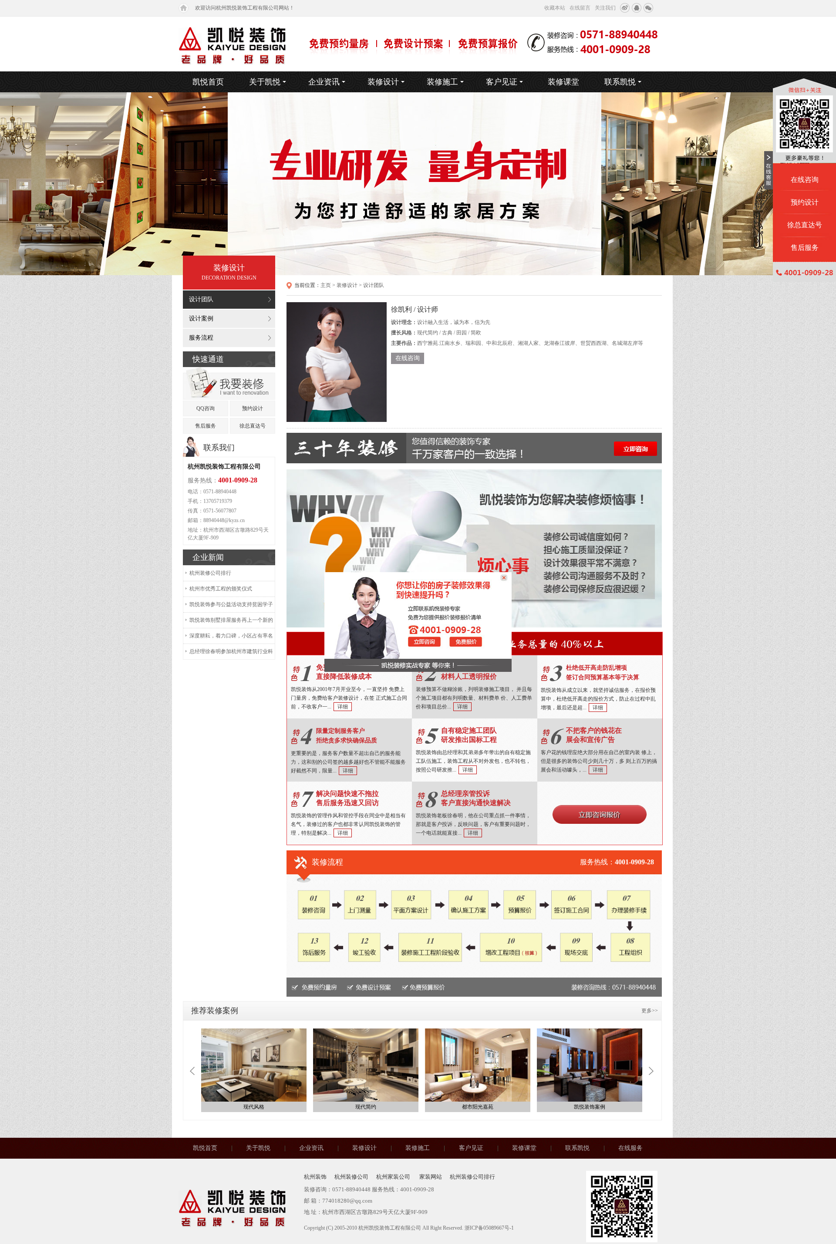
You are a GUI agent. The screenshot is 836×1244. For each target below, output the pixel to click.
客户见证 (501, 82)
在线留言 (580, 8)
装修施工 (442, 82)
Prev (192, 1071)
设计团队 (201, 299)
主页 (325, 285)
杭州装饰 (315, 1176)
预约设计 (252, 408)
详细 (342, 707)
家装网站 (430, 1176)
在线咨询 (407, 358)
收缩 (768, 170)
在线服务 (630, 1148)
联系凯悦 (620, 82)
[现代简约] (365, 1065)
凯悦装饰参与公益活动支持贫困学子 (231, 604)
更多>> (649, 1011)
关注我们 (605, 8)
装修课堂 (563, 82)
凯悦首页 (208, 82)
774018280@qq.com (347, 1200)
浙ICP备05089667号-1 (489, 1228)
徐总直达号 (252, 426)
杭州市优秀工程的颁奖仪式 (220, 589)
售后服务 (205, 426)
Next (651, 1071)
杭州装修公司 (351, 1176)
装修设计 (383, 82)
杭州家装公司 (393, 1176)
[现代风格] (254, 1065)
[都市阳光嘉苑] (477, 1065)
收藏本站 (554, 8)
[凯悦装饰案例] (589, 1065)
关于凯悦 (264, 82)
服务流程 (201, 337)
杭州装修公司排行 (210, 573)
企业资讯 (324, 82)
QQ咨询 (205, 408)
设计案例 (201, 318)
